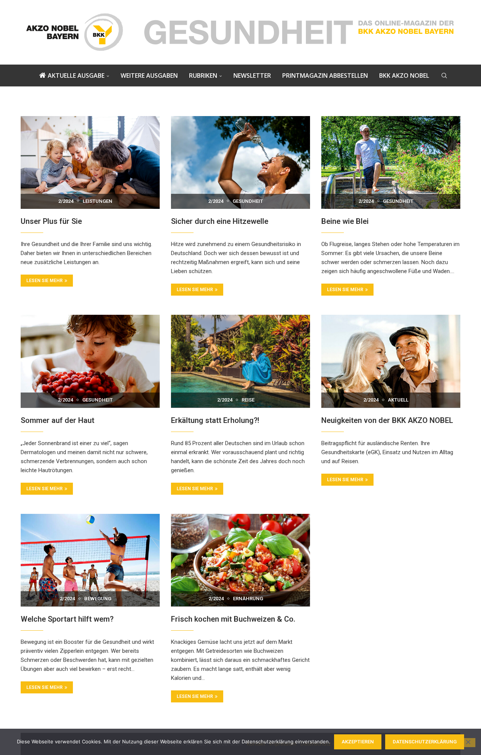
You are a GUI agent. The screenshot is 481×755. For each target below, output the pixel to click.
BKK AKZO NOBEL (404, 75)
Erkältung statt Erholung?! (215, 420)
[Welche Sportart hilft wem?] (90, 560)
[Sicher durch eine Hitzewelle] (240, 162)
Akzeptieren (358, 741)
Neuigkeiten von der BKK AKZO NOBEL (387, 420)
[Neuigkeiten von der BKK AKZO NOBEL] (390, 361)
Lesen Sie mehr (44, 280)
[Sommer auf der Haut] (90, 361)
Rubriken (203, 75)
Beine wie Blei (345, 221)
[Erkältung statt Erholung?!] (240, 361)
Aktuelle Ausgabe (76, 75)
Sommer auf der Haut (57, 420)
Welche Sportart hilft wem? (67, 619)
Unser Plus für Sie (51, 221)
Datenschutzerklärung (425, 741)
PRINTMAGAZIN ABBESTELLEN (325, 75)
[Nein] (467, 742)
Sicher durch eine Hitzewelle (219, 221)
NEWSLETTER (252, 75)
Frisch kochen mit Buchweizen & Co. (233, 619)
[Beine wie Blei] (390, 162)
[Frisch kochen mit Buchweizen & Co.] (240, 560)
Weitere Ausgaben (149, 75)
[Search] (444, 75)
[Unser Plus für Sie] (90, 162)
